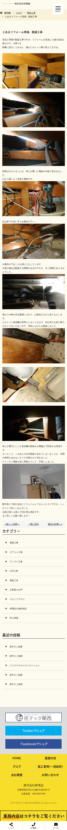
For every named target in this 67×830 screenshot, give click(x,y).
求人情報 (14, 618)
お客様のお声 (16, 589)
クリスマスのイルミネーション (25, 665)
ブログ (19, 13)
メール (56, 828)
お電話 (33, 828)
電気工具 (14, 580)
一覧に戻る (33, 524)
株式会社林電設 (34, 785)
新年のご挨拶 (16, 646)
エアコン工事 (16, 552)
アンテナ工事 (16, 561)
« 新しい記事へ (12, 524)
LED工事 (14, 571)
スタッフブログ (17, 599)
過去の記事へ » (55, 524)
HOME (7, 13)
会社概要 (17, 775)
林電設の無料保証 (18, 608)
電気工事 (31, 13)
